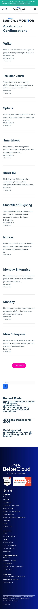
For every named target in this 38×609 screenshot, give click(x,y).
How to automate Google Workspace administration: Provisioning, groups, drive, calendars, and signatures (19, 406)
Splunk (8, 108)
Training (6, 558)
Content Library (9, 536)
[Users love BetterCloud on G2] (7, 481)
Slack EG (9, 173)
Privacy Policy (8, 514)
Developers (7, 564)
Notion (8, 237)
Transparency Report (11, 579)
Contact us (7, 526)
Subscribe (7, 551)
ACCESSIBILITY (8, 582)
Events (5, 539)
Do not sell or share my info (14, 576)
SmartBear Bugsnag (17, 205)
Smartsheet (11, 140)
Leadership (7, 502)
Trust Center (8, 508)
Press (5, 523)
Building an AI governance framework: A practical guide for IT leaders (18, 433)
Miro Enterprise (14, 334)
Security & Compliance (11, 511)
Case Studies (8, 542)
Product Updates (9, 561)
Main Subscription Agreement (14, 517)
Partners (6, 520)
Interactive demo (9, 545)
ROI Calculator (9, 548)
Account (3, 9)
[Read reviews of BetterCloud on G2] (22, 481)
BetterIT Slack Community (13, 566)
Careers (6, 499)
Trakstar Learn (13, 76)
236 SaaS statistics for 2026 (17, 420)
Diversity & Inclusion (11, 505)
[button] (19, 365)
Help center (7, 569)
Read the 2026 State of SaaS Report (20, 3)
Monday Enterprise (16, 270)
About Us (6, 497)
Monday (9, 302)
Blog (5, 533)
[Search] (6, 9)
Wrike (7, 44)
